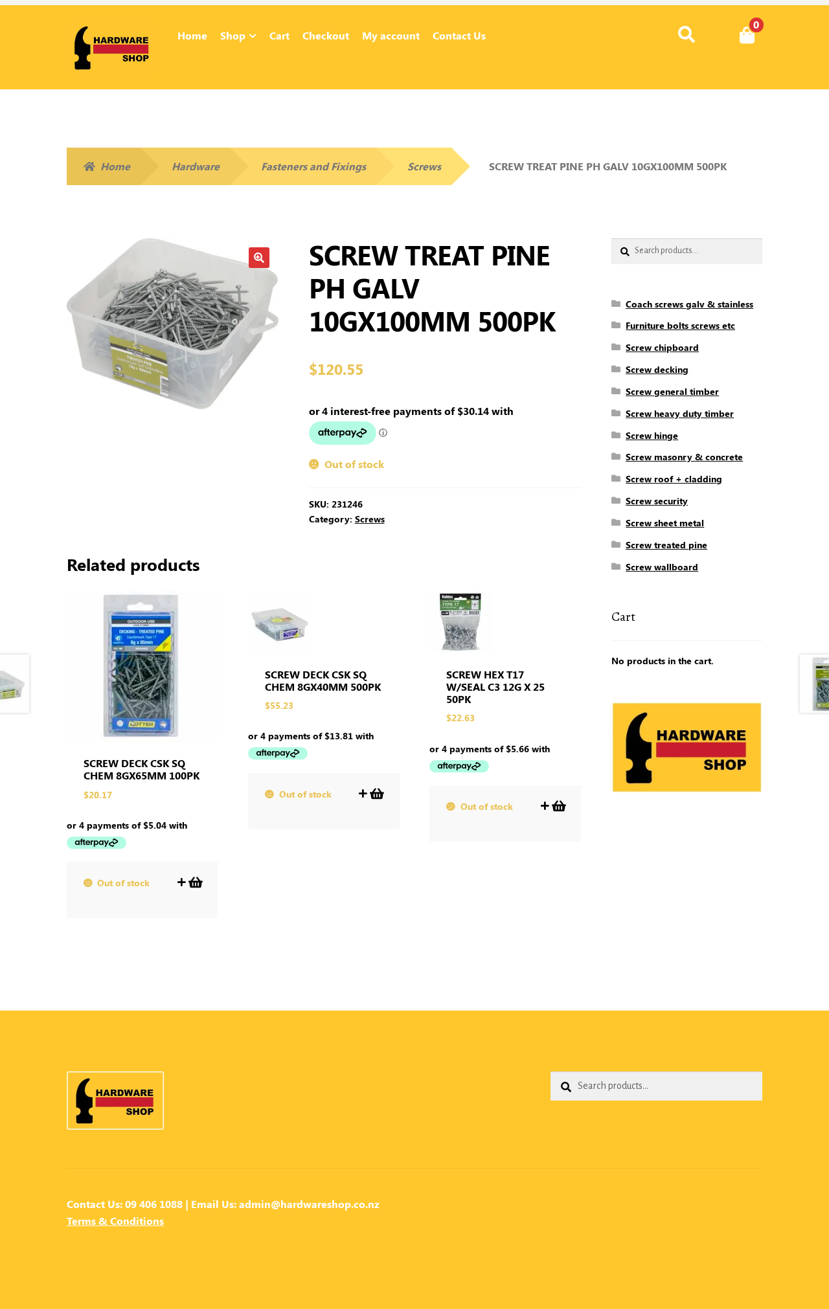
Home (192, 35)
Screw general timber (672, 391)
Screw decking (657, 369)
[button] (259, 257)
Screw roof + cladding (674, 479)
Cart (279, 35)
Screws (424, 166)
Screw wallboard (662, 567)
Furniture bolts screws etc (680, 325)
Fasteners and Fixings (313, 166)
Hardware (196, 166)
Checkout (325, 35)
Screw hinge (652, 435)
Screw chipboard (662, 347)
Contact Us (459, 35)
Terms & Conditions (115, 1220)
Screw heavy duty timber (680, 413)
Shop (232, 35)
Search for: (686, 35)
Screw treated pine (666, 545)
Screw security (657, 501)
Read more (194, 882)
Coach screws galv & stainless (689, 304)
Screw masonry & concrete (684, 457)
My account (391, 35)
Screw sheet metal (665, 523)
